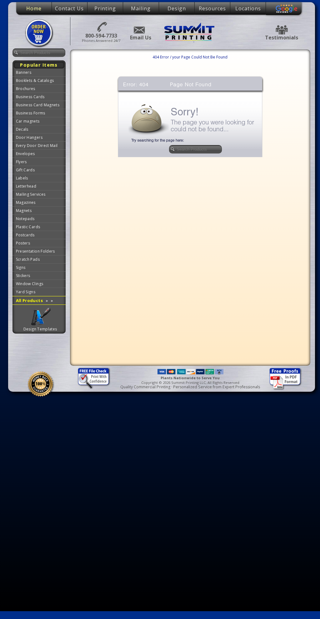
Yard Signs (26, 291)
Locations (248, 8)
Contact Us (69, 8)
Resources (212, 8)
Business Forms (30, 113)
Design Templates (40, 329)
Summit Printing (190, 32)
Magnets (24, 210)
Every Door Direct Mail (37, 145)
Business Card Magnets (38, 105)
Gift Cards (25, 170)
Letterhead (26, 186)
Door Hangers (29, 137)
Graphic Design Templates (41, 316)
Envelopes (25, 153)
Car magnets (28, 121)
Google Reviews (286, 8)
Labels (22, 178)
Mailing (141, 8)
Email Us (139, 30)
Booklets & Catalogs (35, 80)
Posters (23, 243)
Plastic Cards (28, 226)
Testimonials (281, 30)
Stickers (23, 275)
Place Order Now (40, 33)
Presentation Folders (35, 251)
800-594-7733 (101, 26)
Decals (22, 129)
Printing (105, 8)
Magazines (26, 202)
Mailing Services (31, 194)
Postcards (25, 235)
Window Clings (29, 283)
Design (177, 8)
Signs (21, 267)
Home (34, 8)
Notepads (25, 218)
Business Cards (30, 96)
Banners (24, 72)
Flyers (21, 161)
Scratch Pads (28, 259)
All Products (34, 300)
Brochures (25, 88)
